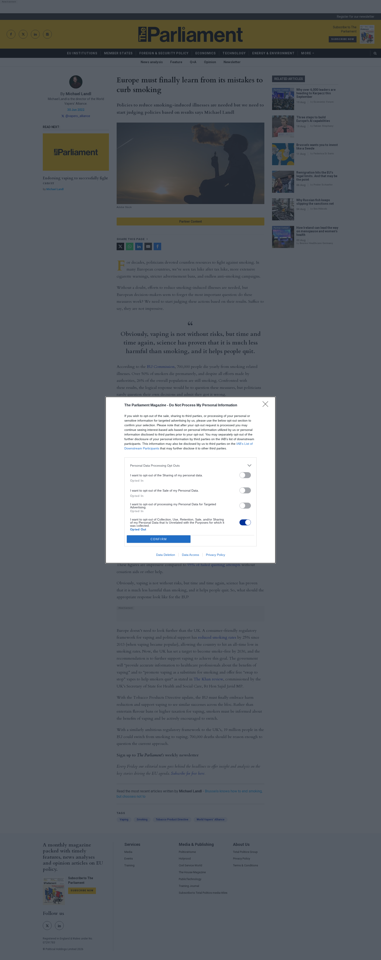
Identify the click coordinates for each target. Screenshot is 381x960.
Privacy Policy (215, 555)
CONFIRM (159, 539)
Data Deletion (165, 555)
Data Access (190, 555)
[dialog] (190, 480)
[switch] (245, 475)
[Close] (267, 405)
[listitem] (190, 465)
